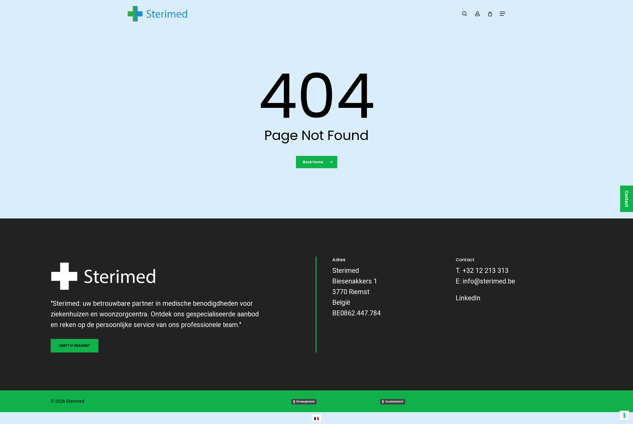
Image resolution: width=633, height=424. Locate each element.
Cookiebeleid (394, 401)
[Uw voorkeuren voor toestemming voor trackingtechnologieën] (624, 415)
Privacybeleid (305, 401)
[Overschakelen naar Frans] (316, 418)
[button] (503, 13)
